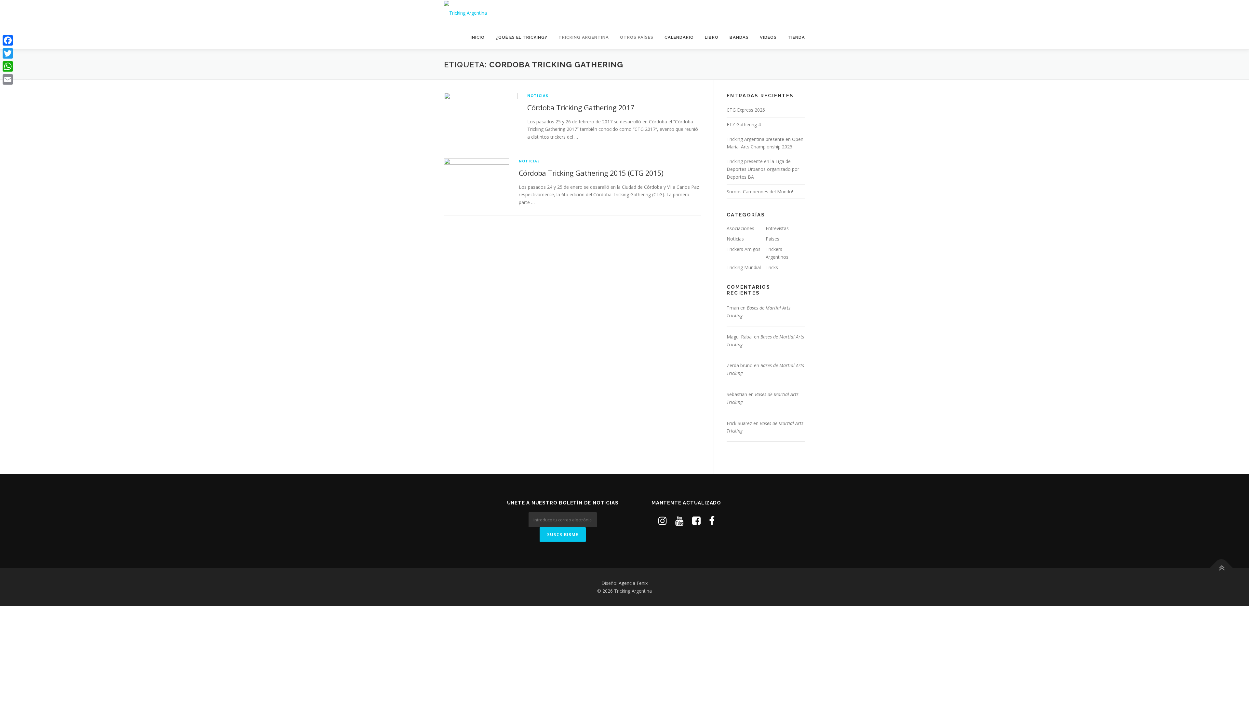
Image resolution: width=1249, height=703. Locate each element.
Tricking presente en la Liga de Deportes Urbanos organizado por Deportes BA (763, 169)
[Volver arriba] (1221, 567)
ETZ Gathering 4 (744, 124)
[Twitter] (7, 53)
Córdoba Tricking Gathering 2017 (580, 107)
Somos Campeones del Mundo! (760, 191)
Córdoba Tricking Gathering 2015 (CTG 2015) (591, 173)
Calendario (679, 37)
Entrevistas (777, 228)
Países (772, 239)
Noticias (538, 95)
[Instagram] (662, 520)
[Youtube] (679, 520)
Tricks (772, 267)
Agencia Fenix (633, 583)
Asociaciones (740, 228)
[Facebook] (7, 40)
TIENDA (796, 37)
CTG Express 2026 (746, 110)
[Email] (7, 79)
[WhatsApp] (7, 66)
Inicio (478, 37)
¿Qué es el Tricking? (521, 37)
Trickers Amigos (743, 249)
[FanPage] (712, 520)
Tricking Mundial (744, 267)
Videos (768, 37)
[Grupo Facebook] (696, 520)
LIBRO (712, 37)
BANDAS (739, 37)
